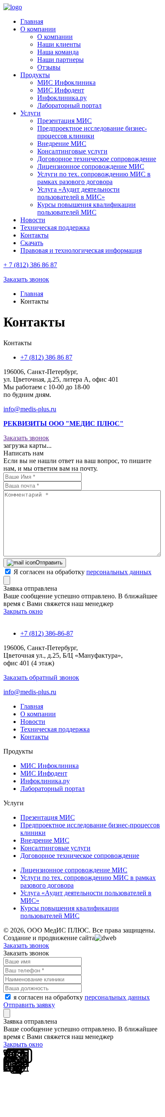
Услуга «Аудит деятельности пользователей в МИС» (78, 193)
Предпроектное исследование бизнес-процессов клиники (92, 132)
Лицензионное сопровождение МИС (90, 166)
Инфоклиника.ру (62, 97)
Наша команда (58, 52)
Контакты (34, 736)
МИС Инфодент (60, 90)
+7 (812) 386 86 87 (46, 357)
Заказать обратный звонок (41, 677)
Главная (31, 293)
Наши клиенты (59, 44)
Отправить (49, 562)
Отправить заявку (29, 1004)
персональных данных (118, 571)
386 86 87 (30, 264)
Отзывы (48, 67)
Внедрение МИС (61, 143)
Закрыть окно (23, 611)
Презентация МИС (64, 120)
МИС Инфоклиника (66, 82)
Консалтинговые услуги (72, 151)
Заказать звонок (26, 279)
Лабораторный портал (69, 105)
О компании (55, 36)
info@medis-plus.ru (29, 409)
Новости (32, 721)
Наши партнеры (60, 59)
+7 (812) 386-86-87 (46, 633)
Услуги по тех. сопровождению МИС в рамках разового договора (94, 177)
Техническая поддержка (55, 729)
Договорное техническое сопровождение (96, 158)
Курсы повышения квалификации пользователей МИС (86, 208)
